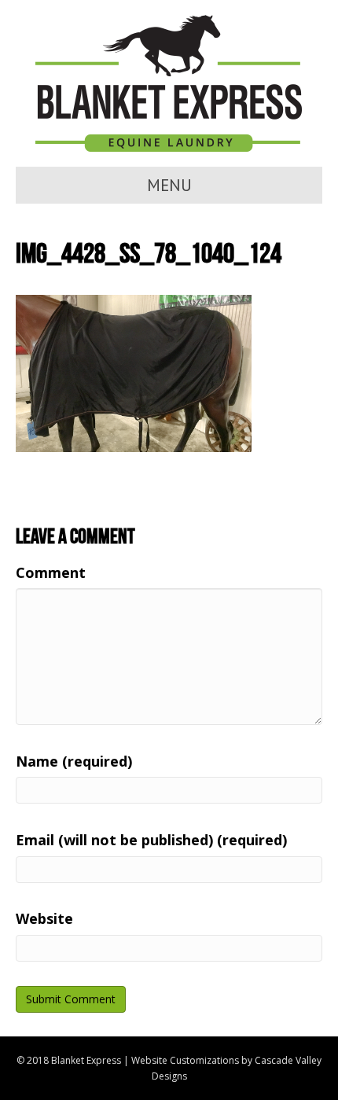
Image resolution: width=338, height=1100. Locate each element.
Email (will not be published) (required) (151, 839)
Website (44, 918)
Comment (51, 572)
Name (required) (74, 761)
